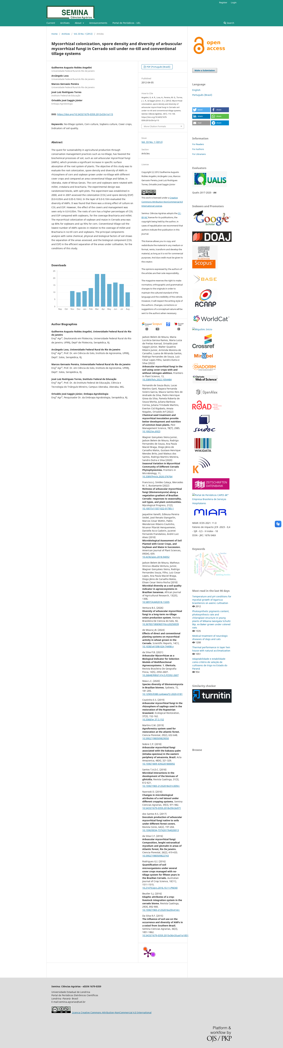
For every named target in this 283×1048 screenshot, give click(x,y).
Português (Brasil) (202, 94)
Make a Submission (205, 70)
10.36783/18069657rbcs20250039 (160, 624)
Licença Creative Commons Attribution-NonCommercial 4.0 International (111, 1012)
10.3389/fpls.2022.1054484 (157, 379)
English (196, 90)
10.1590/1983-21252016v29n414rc (161, 910)
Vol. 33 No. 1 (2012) (83, 33)
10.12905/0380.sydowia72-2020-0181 (162, 694)
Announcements (98, 22)
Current (51, 22)
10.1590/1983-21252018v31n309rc (161, 785)
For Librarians (199, 154)
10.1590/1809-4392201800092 (158, 763)
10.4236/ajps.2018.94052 (156, 556)
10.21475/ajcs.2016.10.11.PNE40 (160, 887)
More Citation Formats (155, 126)
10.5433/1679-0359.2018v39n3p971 (161, 808)
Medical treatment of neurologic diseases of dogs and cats (210, 637)
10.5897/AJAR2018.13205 (156, 602)
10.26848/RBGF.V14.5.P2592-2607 (160, 675)
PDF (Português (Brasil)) (158, 66)
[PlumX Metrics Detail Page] (148, 953)
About (78, 22)
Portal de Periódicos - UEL (127, 22)
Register (223, 2)
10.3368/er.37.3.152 (153, 719)
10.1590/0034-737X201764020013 (160, 830)
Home (54, 33)
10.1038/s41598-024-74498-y (158, 646)
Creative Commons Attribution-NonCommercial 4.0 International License (162, 201)
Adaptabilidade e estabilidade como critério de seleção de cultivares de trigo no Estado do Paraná (209, 663)
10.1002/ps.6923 (151, 431)
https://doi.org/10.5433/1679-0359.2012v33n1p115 (85, 114)
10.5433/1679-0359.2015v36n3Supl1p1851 (165, 935)
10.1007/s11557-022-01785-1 (158, 508)
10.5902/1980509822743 (155, 855)
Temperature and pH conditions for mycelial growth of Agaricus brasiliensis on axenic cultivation (211, 600)
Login (233, 2)
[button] (201, 109)
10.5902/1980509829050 (155, 738)
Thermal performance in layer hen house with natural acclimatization (211, 649)
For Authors (198, 149)
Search (230, 22)
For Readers (198, 144)
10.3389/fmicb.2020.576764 (157, 476)
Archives (65, 22)
